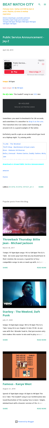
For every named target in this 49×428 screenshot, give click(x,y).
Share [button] (41, 187)
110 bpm (32, 22)
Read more (41, 268)
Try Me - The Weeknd (11, 144)
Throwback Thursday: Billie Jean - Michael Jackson (21, 241)
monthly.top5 (8, 20)
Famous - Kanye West (17, 384)
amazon (6, 170)
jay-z (32, 187)
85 (13, 88)
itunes (5, 177)
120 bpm (6, 24)
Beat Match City (18, 4)
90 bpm (19, 22)
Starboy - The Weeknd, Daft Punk (21, 313)
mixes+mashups (9, 18)
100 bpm (25, 22)
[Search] (39, 4)
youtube (19, 18)
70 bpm (6, 22)
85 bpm (12, 187)
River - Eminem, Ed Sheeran (14, 150)
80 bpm (12, 22)
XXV (35, 94)
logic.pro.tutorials (21, 20)
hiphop (26, 187)
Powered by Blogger (26, 422)
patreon (27, 18)
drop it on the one (36, 121)
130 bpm (13, 24)
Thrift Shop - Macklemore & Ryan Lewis (19, 147)
